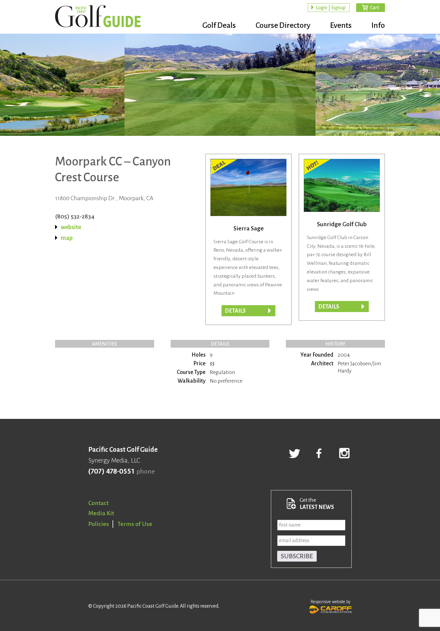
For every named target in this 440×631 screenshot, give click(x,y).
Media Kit (101, 513)
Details (328, 307)
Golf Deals (219, 25)
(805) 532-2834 (75, 216)
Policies (98, 524)
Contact (98, 503)
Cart (374, 7)
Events (341, 25)
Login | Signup (331, 7)
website (71, 227)
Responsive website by (331, 602)
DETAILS (235, 311)
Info (378, 25)
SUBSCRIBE (297, 556)
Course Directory (283, 25)
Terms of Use (135, 524)
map (67, 238)
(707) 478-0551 (111, 472)
